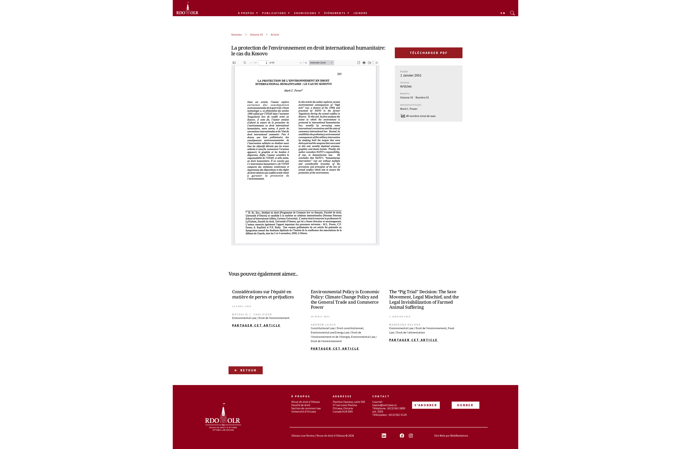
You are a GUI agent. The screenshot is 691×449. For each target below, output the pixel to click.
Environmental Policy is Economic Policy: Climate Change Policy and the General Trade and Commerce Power (345, 299)
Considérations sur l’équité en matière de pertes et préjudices (263, 294)
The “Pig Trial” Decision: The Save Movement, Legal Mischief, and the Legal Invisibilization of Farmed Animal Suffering (424, 299)
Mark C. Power (408, 108)
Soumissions (305, 13)
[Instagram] (410, 435)
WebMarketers (459, 435)
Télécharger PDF (429, 53)
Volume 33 (256, 34)
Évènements (335, 13)
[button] (267, 325)
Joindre (360, 13)
